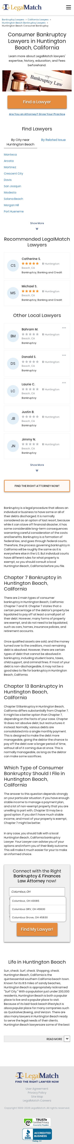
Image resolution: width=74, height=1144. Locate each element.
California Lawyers (38, 19)
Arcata (9, 161)
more (58, 1039)
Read (54, 1039)
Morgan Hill (11, 205)
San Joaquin (12, 186)
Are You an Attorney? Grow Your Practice (37, 114)
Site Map (37, 1097)
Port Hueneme (14, 211)
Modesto (10, 192)
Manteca (10, 155)
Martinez (10, 167)
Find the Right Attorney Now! (37, 486)
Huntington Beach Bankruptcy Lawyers (23, 22)
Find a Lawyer (37, 102)
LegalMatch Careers (37, 1101)
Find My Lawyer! (37, 929)
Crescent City (13, 173)
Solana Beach (13, 199)
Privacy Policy (37, 1093)
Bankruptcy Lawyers (13, 19)
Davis (8, 180)
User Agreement (37, 1089)
